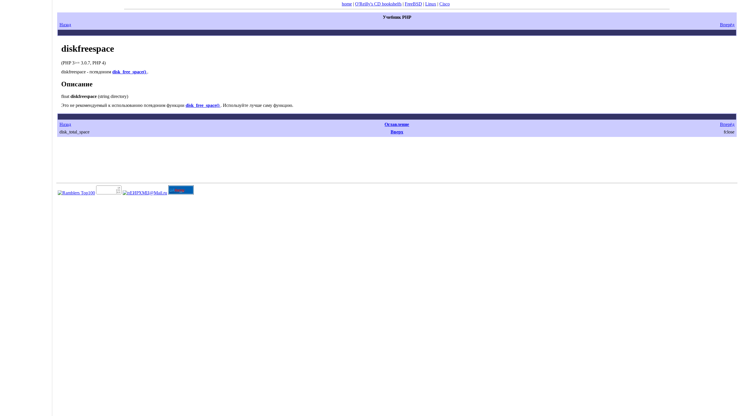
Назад (65, 24)
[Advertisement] (26, 206)
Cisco (444, 3)
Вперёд (727, 24)
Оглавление (397, 124)
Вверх (397, 131)
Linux (430, 3)
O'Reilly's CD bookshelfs (378, 3)
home (347, 3)
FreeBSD (413, 3)
